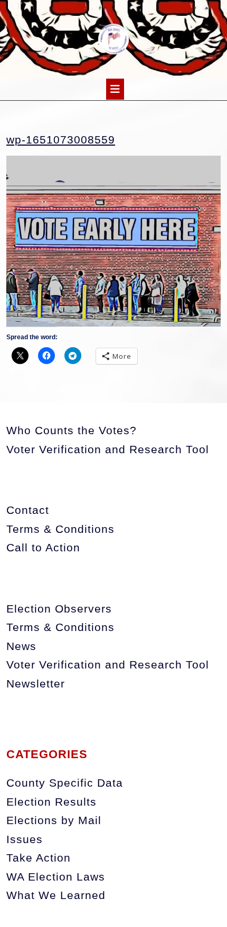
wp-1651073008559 (60, 139)
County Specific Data (64, 783)
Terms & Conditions (60, 529)
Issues (24, 839)
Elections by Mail (53, 820)
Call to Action (43, 547)
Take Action (38, 858)
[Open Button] (115, 89)
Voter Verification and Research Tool (107, 449)
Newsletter (35, 683)
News (21, 646)
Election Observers (59, 609)
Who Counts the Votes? (71, 430)
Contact (27, 510)
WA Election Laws (55, 877)
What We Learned (56, 895)
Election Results (51, 802)
